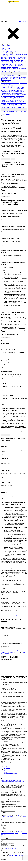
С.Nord (13, 159)
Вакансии (14, 83)
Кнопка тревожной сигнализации (10, 75)
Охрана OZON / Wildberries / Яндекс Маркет (13, 70)
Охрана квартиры (5, 54)
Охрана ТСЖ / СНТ (18, 89)
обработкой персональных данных (10, 856)
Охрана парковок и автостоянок (9, 104)
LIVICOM (8, 159)
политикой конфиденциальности (17, 855)
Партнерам (8, 83)
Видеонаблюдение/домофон (8, 111)
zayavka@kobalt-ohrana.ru (7, 42)
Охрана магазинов (5, 93)
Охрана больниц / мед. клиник (12, 64)
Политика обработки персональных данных (12, 781)
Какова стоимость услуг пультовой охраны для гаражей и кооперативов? (14, 710)
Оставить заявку (5, 196)
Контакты (7, 113)
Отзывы (3, 83)
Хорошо (3, 859)
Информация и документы (11, 773)
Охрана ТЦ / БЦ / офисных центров (10, 87)
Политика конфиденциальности (15, 780)
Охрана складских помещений (11, 105)
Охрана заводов (20, 107)
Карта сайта (4, 780)
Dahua (2, 159)
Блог (18, 83)
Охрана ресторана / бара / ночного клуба (15, 103)
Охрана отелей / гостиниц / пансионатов (12, 96)
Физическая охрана (6, 86)
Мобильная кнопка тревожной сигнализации (13, 78)
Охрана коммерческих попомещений (10, 69)
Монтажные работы (6, 80)
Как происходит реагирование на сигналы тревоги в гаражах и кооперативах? (13, 697)
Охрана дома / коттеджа (16, 54)
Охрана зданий (15, 93)
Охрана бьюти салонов (19, 58)
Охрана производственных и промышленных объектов (13, 67)
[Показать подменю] (11, 53)
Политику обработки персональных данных (11, 651)
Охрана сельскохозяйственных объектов (9, 99)
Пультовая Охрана (5, 52)
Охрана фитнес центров (7, 60)
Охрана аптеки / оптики (12, 64)
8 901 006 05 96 (8, 802)
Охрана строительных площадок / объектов (12, 91)
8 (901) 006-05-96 (5, 45)
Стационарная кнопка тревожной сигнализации (13, 77)
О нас (9, 84)
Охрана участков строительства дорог (12, 93)
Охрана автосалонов (9, 96)
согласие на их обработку (10, 848)
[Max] (25, 852)
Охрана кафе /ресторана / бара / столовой (11, 56)
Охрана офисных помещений (15, 61)
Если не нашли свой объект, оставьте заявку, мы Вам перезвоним (13, 73)
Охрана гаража (11, 55)
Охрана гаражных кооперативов (15, 90)
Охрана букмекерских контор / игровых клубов (13, 66)
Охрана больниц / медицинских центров (12, 98)
